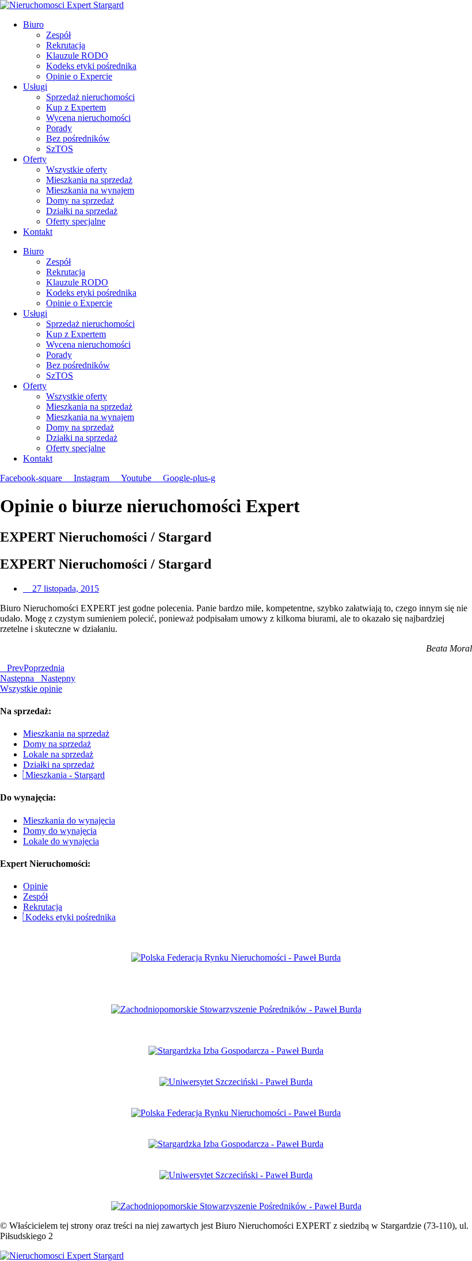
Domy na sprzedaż (80, 200)
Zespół (58, 35)
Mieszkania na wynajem (90, 190)
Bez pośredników (78, 138)
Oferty (35, 159)
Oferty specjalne (75, 221)
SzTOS (59, 149)
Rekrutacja (65, 45)
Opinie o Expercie (79, 76)
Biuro (33, 24)
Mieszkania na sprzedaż (89, 180)
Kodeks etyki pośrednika (91, 66)
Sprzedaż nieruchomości (90, 97)
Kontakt (37, 232)
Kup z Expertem (76, 107)
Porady (59, 128)
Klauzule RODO (77, 55)
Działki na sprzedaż (81, 211)
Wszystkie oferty (76, 169)
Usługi (35, 87)
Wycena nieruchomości (88, 118)
